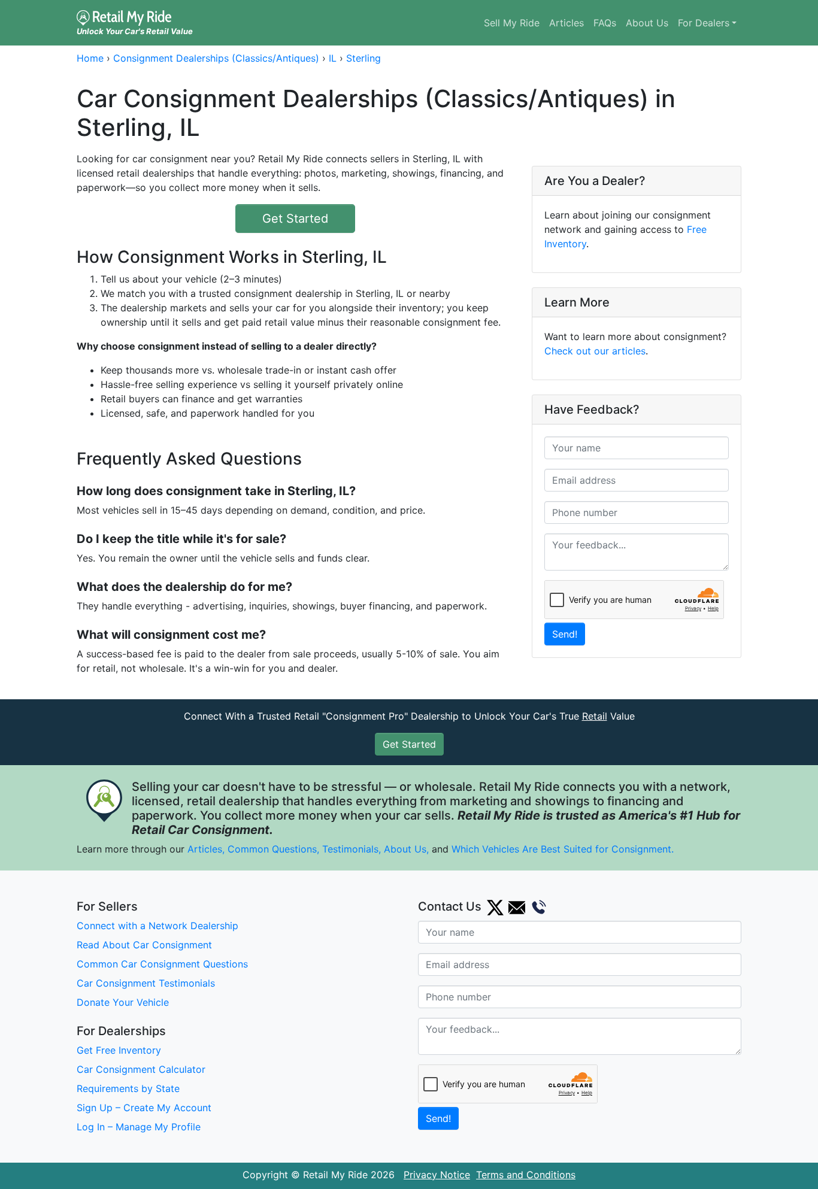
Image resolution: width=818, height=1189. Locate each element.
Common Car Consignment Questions (162, 964)
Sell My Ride (512, 23)
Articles (566, 23)
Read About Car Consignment (144, 945)
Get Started (295, 218)
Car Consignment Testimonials (146, 983)
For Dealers (703, 23)
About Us (647, 23)
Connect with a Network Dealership (157, 926)
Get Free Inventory (119, 1050)
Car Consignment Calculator (141, 1069)
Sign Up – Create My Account (144, 1108)
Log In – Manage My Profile (139, 1127)
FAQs (604, 23)
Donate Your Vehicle (123, 1002)
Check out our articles (595, 351)
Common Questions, (273, 849)
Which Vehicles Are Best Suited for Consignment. (563, 849)
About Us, (406, 849)
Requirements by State (128, 1088)
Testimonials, (353, 849)
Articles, (206, 849)
